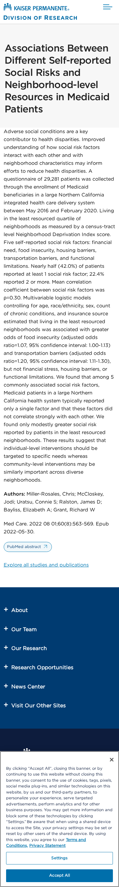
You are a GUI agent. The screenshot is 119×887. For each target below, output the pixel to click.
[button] (107, 7)
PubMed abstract (24, 547)
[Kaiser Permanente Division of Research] (40, 12)
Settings (59, 858)
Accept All (59, 876)
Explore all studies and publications (46, 565)
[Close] (111, 759)
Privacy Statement (47, 846)
